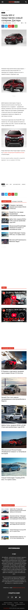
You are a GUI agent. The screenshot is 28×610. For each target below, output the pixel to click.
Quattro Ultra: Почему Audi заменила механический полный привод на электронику (18, 510)
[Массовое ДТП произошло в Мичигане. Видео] (5, 241)
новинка (23, 184)
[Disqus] (14, 268)
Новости (7, 10)
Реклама (21, 602)
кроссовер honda (16, 184)
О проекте (16, 602)
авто (11, 184)
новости (3, 186)
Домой (2, 10)
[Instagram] (12, 597)
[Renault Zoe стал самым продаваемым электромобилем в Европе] (5, 213)
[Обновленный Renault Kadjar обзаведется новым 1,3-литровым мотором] (5, 227)
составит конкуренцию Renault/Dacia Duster (13, 152)
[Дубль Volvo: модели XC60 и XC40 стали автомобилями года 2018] (5, 220)
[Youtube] (19, 597)
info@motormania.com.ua (19, 587)
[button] (26, 2)
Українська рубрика (8, 602)
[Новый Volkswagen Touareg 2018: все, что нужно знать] (5, 234)
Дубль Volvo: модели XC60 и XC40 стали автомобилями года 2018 (17, 220)
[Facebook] (8, 597)
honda (7, 184)
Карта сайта (14, 605)
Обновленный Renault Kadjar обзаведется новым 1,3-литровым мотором (17, 227)
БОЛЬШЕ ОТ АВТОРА (17, 201)
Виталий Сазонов (7, 22)
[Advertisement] (14, 6)
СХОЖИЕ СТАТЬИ (6, 201)
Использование (10, 604)
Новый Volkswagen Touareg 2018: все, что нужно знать (13, 478)
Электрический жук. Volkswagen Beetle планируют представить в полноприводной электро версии (18, 517)
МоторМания (6, 608)
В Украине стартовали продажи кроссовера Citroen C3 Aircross (17, 206)
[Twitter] (16, 597)
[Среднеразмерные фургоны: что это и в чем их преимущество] (5, 538)
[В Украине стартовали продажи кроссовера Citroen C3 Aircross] (5, 206)
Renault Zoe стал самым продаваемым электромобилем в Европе (17, 213)
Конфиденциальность (20, 604)
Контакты (4, 604)
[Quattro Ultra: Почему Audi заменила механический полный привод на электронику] (5, 510)
